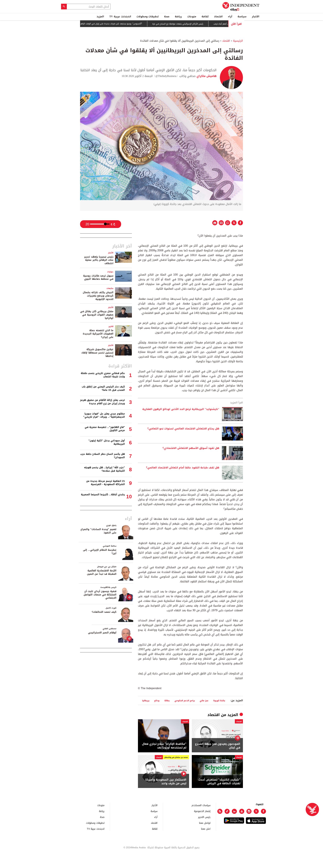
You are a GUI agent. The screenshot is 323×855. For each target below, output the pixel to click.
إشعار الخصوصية (202, 811)
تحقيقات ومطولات (147, 16)
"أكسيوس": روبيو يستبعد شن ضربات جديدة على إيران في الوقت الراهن (130, 24)
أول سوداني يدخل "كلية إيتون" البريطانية (106, 442)
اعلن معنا (205, 829)
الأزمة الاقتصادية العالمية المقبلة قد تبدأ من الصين (101, 572)
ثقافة (205, 16)
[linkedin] (234, 811)
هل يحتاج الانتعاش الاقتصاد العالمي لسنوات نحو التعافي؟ (183, 429)
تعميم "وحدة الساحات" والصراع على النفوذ (98, 531)
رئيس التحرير (204, 817)
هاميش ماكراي (206, 76)
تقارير (111, 326)
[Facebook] (263, 811)
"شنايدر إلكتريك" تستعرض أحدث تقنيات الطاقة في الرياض (219, 781)
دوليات (110, 272)
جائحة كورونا (219, 700)
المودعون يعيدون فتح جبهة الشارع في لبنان (217, 746)
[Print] (214, 222)
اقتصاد (218, 16)
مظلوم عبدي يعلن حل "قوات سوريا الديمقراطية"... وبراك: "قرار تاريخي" (104, 415)
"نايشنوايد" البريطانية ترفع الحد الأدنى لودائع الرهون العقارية (180, 409)
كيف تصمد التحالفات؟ (104, 612)
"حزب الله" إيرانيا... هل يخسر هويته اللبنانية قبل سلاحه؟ (104, 469)
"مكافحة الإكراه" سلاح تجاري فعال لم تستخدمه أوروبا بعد (164, 746)
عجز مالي (204, 700)
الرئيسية (238, 40)
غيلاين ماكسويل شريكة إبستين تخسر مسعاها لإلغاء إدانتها (97, 352)
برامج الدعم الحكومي (184, 700)
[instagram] (249, 811)
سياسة (242, 16)
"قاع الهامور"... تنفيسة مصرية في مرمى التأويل (105, 429)
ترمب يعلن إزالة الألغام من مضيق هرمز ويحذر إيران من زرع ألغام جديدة (102, 402)
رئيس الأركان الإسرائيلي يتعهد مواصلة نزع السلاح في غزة (197, 24)
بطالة (167, 700)
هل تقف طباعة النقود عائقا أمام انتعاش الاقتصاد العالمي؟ (182, 468)
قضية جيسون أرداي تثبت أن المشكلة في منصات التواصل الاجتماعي (100, 594)
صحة (166, 16)
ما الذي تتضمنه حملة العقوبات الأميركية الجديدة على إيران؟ (98, 333)
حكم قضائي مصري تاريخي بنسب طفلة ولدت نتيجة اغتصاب (103, 375)
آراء (230, 16)
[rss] (219, 811)
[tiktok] (227, 811)
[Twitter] (256, 811)
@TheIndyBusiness (165, 76)
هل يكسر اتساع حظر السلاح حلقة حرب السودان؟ (102, 456)
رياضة (178, 16)
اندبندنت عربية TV (120, 16)
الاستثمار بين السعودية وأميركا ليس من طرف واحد (165, 781)
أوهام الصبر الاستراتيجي (102, 632)
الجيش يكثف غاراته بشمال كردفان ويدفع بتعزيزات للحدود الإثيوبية (98, 295)
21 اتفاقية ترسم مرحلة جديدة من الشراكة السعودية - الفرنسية (105, 483)
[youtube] (241, 811)
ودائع (156, 700)
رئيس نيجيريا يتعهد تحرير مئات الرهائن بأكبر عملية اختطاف (98, 260)
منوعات (191, 16)
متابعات (109, 288)
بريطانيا (145, 700)
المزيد (100, 16)
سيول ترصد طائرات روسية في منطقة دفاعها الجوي (98, 277)
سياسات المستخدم (201, 805)
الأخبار (255, 16)
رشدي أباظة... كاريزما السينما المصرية (103, 494)
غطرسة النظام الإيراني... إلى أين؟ (99, 552)
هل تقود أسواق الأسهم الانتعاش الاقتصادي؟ (191, 448)
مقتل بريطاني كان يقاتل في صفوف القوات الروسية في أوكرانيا (96, 314)
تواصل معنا (204, 823)
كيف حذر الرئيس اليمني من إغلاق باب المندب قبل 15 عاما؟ (103, 388)
